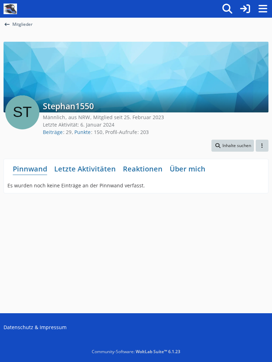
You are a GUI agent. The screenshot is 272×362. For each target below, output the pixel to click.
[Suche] (227, 9)
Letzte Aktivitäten (85, 169)
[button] (232, 146)
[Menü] (263, 9)
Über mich (187, 169)
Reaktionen (143, 169)
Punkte (82, 132)
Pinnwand (30, 169)
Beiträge (53, 132)
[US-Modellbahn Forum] (10, 9)
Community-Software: (136, 352)
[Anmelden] (245, 9)
